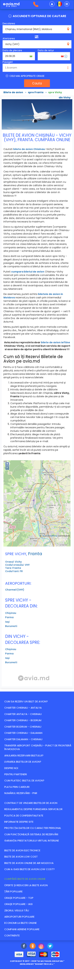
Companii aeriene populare (21, 929)
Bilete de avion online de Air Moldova (29, 863)
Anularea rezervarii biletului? (23, 755)
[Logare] (52, 4)
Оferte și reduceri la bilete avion (26, 885)
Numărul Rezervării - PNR (20, 793)
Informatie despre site (18, 822)
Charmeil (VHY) (14, 589)
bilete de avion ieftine (55, 342)
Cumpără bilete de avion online (24, 879)
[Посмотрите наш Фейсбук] (24, 946)
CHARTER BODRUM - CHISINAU (22, 726)
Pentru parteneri (15, 774)
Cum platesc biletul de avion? (24, 780)
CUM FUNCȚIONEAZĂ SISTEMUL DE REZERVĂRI (31, 834)
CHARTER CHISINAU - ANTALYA (23, 707)
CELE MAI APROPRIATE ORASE (26, 76)
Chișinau (10, 613)
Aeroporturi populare (19, 916)
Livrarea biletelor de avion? (22, 761)
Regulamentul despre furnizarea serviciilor (33, 809)
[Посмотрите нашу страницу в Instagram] (41, 946)
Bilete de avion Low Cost (21, 856)
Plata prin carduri (16, 787)
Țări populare (13, 891)
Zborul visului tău (16, 910)
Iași (7, 622)
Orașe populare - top (18, 898)
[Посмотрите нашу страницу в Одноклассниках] (33, 946)
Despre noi (11, 768)
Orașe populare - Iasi (18, 904)
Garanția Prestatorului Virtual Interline (31, 840)
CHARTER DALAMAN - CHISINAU (23, 739)
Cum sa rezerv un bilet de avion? (26, 701)
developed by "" (37, 964)
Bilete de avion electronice (22, 850)
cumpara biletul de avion (27, 271)
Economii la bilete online (20, 923)
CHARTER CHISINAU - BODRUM (22, 720)
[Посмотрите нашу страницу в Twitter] (50, 946)
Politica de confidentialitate (23, 815)
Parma (9, 617)
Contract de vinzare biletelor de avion (30, 803)
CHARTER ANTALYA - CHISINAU (23, 714)
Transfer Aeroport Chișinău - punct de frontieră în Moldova (37, 747)
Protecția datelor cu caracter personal (32, 828)
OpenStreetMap (49, 535)
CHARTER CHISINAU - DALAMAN (23, 733)
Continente (12, 935)
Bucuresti (11, 626)
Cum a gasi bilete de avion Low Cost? (29, 869)
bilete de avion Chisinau (29, 149)
